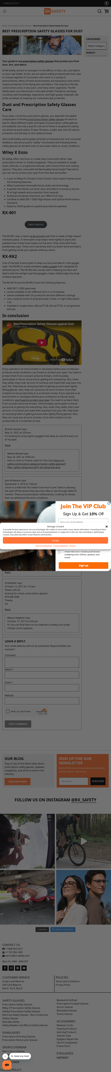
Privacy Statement (60, 545)
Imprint (72, 545)
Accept (55, 540)
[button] (106, 526)
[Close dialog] (109, 503)
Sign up (83, 565)
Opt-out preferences (44, 545)
